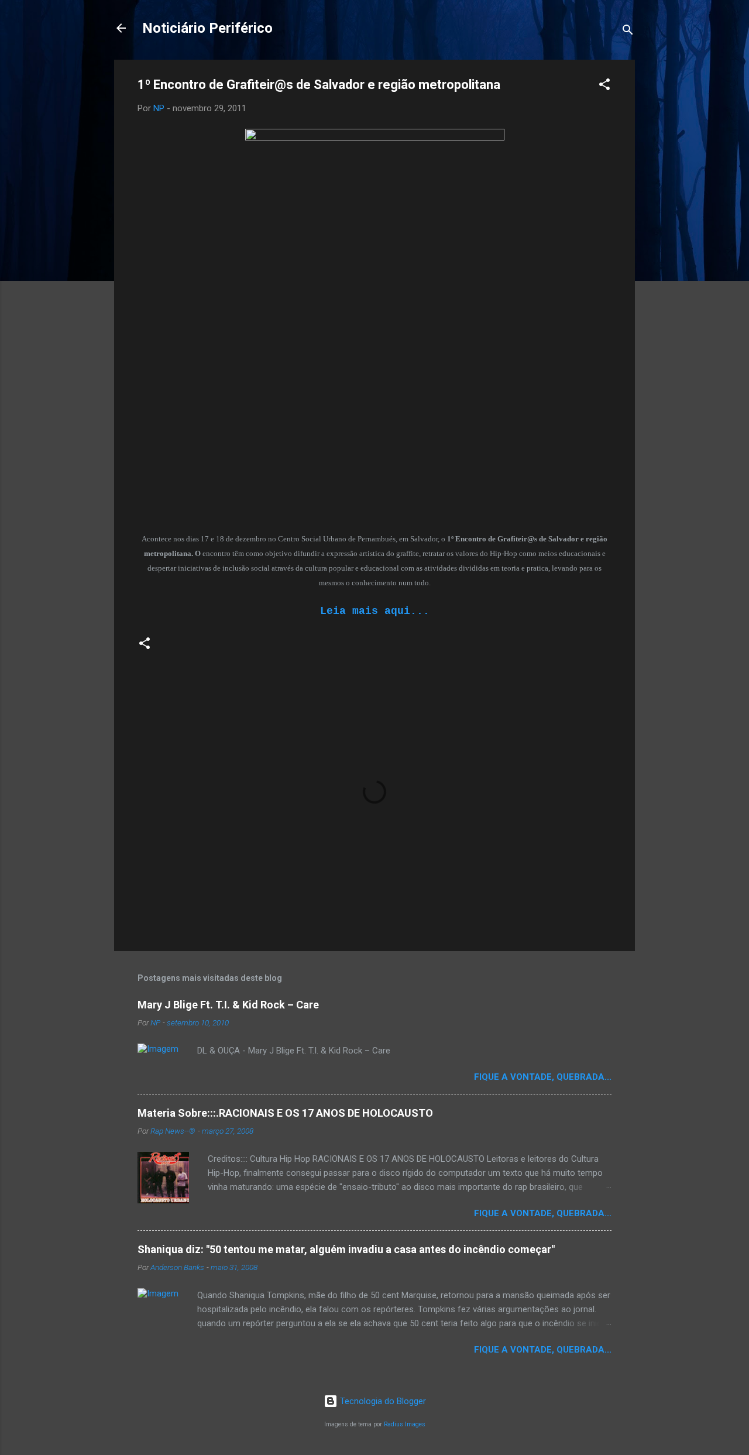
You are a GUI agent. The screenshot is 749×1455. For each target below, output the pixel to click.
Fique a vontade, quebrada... (542, 1077)
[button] (604, 86)
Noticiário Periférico (207, 28)
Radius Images (404, 1424)
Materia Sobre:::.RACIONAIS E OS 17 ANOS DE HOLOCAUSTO (285, 1113)
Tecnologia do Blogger (382, 1401)
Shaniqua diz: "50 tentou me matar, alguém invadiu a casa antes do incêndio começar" (346, 1249)
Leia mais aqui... (375, 611)
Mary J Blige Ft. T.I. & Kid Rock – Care (228, 1004)
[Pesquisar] (628, 32)
